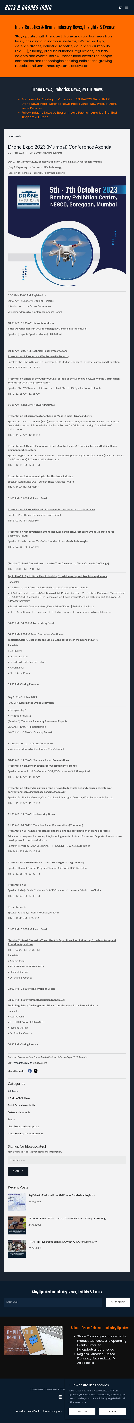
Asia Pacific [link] (34, 1411)
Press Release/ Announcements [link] (25, 1133)
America (97, 113)
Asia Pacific (79, 113)
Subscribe (118, 1302)
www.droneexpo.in (22, 1062)
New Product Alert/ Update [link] (23, 1126)
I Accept (113, 1411)
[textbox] (67, 1160)
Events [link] (12, 1119)
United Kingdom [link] (52, 1411)
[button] (120, 7)
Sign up (18, 1171)
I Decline (82, 1411)
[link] (28, 8)
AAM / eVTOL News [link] (19, 1098)
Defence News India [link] (19, 1112)
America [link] (20, 1411)
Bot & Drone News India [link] (21, 1105)
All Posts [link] (13, 1091)
